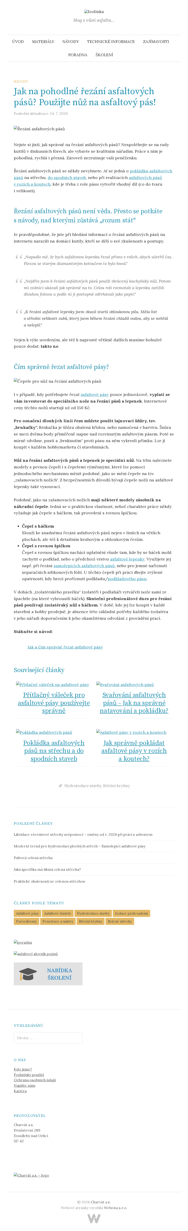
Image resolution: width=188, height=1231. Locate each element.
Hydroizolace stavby (82, 785)
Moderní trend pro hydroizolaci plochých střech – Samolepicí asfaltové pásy (79, 846)
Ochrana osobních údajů (35, 1080)
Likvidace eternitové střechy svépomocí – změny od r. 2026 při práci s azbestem (83, 834)
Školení (104, 54)
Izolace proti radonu (131, 913)
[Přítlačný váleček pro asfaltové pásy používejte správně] (54, 684)
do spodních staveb (67, 177)
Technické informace (111, 41)
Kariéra (20, 1091)
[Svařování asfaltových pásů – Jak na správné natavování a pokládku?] (134, 684)
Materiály (43, 41)
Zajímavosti (156, 41)
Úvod (18, 41)
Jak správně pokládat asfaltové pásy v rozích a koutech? (134, 751)
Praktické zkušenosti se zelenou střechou (49, 881)
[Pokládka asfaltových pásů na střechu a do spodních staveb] (54, 732)
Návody (70, 41)
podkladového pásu (127, 578)
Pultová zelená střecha (33, 857)
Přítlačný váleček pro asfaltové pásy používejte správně (54, 703)
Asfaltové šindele (57, 913)
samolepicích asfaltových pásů (84, 565)
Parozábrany (26, 921)
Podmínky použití (29, 1074)
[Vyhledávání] (177, 41)
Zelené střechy (120, 921)
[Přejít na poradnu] (23, 942)
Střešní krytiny (116, 785)
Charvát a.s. (101, 1202)
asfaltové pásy (95, 394)
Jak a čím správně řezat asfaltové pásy (65, 647)
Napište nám (24, 1085)
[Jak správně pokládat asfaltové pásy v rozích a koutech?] (134, 732)
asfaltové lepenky (127, 559)
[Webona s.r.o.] (94, 1218)
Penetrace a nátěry (57, 921)
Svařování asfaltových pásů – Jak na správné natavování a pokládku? (134, 703)
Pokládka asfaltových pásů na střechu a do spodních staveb (53, 751)
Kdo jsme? (23, 1069)
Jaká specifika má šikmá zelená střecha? (47, 869)
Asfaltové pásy (27, 913)
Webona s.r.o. (115, 1207)
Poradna (77, 54)
